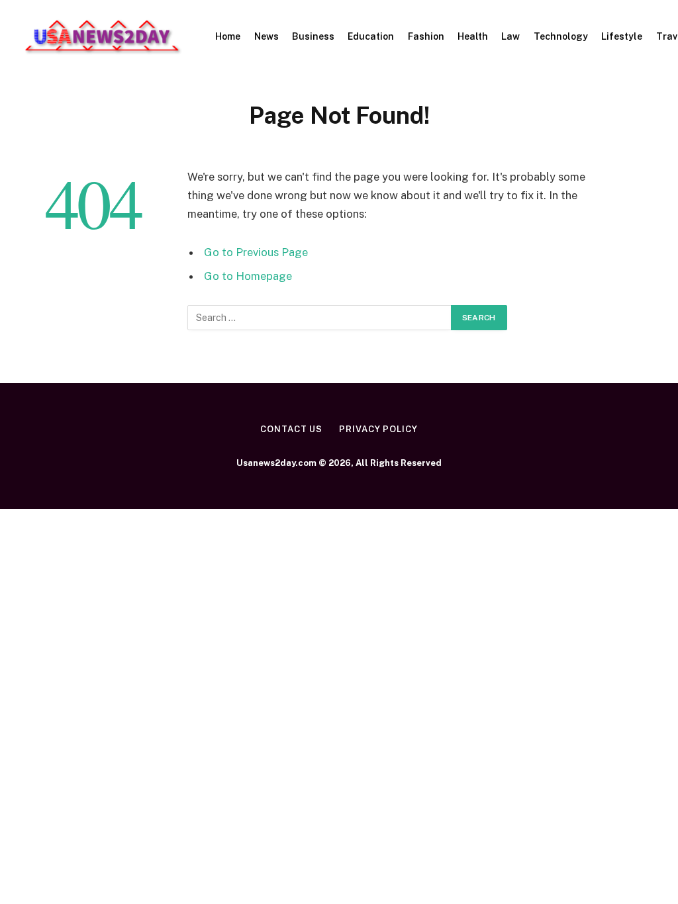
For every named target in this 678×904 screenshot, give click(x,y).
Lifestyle (621, 36)
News (266, 36)
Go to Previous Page (256, 252)
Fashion (426, 36)
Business (313, 36)
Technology (561, 36)
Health (473, 36)
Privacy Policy (378, 429)
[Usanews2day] (102, 36)
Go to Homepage (248, 276)
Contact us (291, 429)
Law (510, 36)
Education (371, 36)
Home (227, 36)
